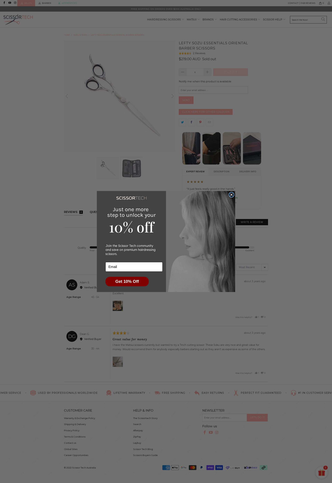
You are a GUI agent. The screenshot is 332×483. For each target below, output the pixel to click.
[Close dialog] (231, 194)
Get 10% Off (127, 281)
